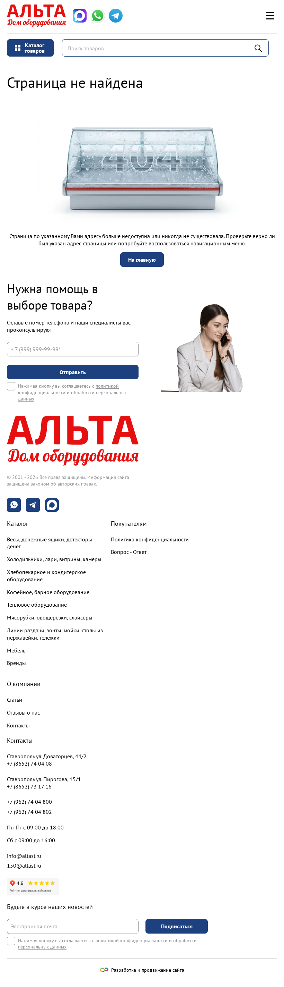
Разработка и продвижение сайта (147, 970)
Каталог (17, 524)
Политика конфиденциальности (150, 539)
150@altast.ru (24, 865)
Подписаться (177, 926)
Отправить (73, 372)
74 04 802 (29, 811)
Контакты (18, 725)
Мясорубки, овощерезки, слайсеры (49, 617)
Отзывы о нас (23, 712)
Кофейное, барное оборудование (48, 592)
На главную (142, 259)
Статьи (14, 699)
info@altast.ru (24, 855)
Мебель (16, 650)
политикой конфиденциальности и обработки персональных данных (72, 392)
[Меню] (270, 16)
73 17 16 (29, 786)
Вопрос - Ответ (129, 551)
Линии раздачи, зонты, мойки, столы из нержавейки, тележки (55, 634)
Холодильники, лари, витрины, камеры (54, 559)
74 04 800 (29, 801)
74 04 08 (29, 763)
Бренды (16, 662)
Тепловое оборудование (37, 604)
